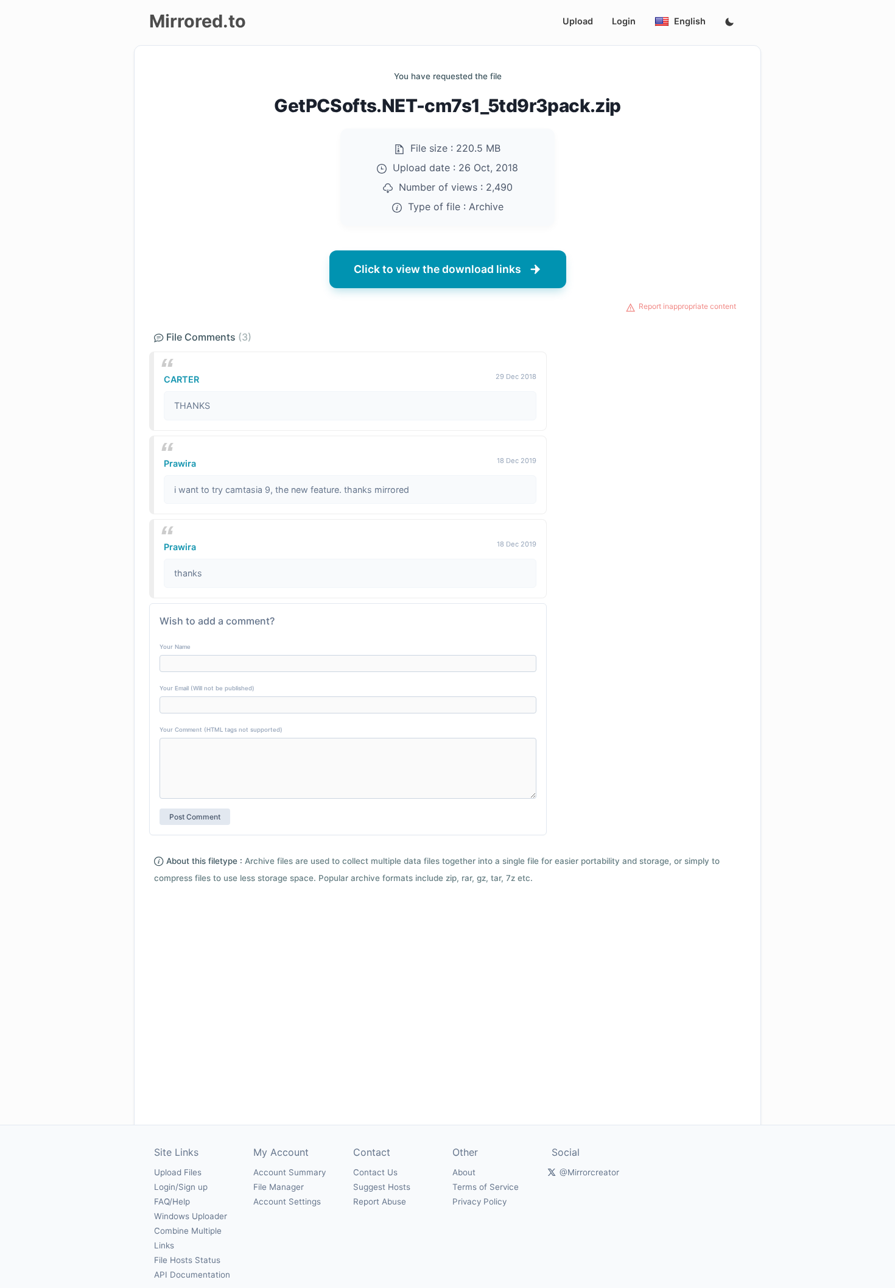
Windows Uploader (190, 1216)
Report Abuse (379, 1201)
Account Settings (287, 1201)
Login (624, 21)
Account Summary (289, 1172)
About (464, 1172)
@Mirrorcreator (589, 1172)
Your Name (175, 646)
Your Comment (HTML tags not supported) (221, 729)
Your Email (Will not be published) (207, 688)
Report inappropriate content (687, 306)
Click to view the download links (437, 269)
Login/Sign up (181, 1187)
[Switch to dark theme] (729, 22)
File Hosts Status (187, 1260)
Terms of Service (485, 1187)
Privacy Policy (479, 1201)
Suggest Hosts (381, 1187)
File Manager (278, 1187)
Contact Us (375, 1172)
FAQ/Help (172, 1201)
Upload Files (178, 1172)
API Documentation (192, 1274)
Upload (578, 21)
